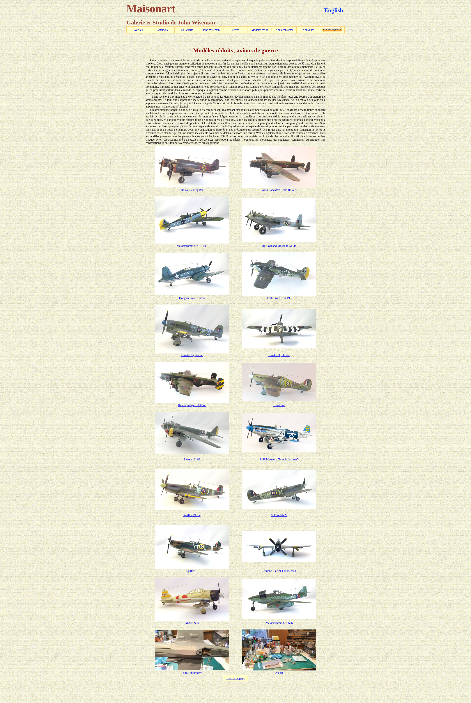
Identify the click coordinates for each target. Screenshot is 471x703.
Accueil (138, 29)
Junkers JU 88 (192, 459)
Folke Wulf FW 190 (279, 298)
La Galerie (187, 29)
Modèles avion (259, 29)
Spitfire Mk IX (192, 515)
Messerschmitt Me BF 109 (192, 245)
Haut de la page (235, 678)
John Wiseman (211, 29)
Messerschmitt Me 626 (279, 623)
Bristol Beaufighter (192, 190)
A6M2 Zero (192, 623)
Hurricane (279, 405)
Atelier (279, 672)
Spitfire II (191, 571)
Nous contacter (284, 29)
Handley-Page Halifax (192, 405)
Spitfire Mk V (279, 515)
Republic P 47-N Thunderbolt (279, 571)
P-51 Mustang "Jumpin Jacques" (279, 459)
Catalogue (163, 29)
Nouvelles (308, 29)
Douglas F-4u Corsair (192, 298)
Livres (235, 29)
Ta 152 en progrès (192, 672)
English (333, 10)
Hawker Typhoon (192, 355)
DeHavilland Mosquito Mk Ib (279, 245)
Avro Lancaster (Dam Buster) (279, 190)
